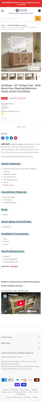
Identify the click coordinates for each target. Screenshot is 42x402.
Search (36, 392)
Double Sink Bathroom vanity (17, 25)
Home (3, 25)
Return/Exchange (6, 392)
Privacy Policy (14, 390)
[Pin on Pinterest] (15, 138)
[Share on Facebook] (2, 138)
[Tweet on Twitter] (7, 138)
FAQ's (30, 392)
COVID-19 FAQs (21, 394)
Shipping (34, 390)
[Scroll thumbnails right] (39, 77)
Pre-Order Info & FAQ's (20, 392)
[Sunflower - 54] (4, 76)
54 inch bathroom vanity (9, 291)
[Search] (38, 18)
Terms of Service (24, 390)
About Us (5, 390)
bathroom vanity (23, 291)
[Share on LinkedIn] (11, 138)
